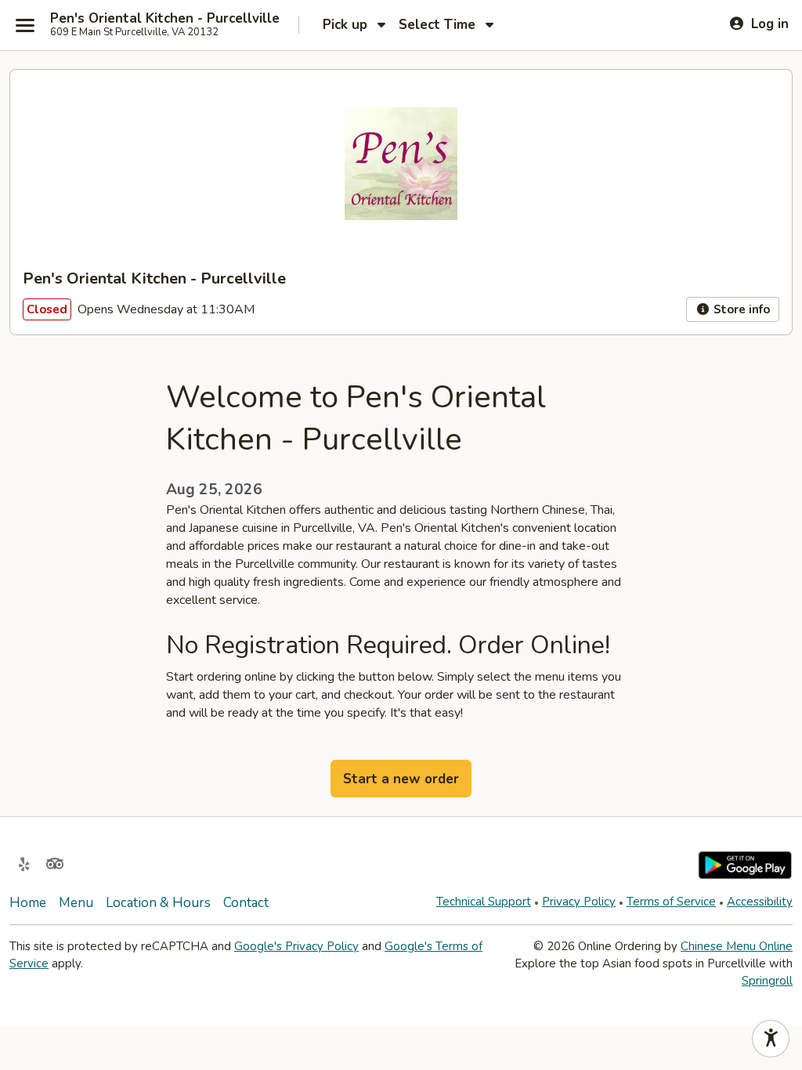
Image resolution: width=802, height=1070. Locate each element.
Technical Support (483, 901)
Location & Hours (158, 903)
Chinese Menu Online (737, 946)
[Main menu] (25, 25)
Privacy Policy (579, 901)
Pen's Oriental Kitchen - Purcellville (165, 19)
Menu (76, 903)
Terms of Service (671, 901)
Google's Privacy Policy (296, 946)
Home (27, 903)
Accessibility (760, 901)
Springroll (767, 981)
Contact (246, 903)
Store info (740, 309)
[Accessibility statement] (770, 1038)
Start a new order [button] (401, 779)
